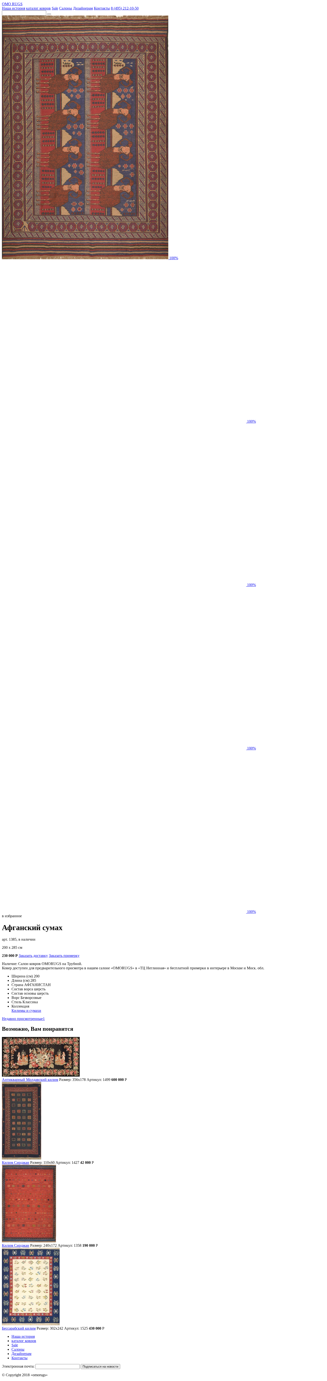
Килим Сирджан (15, 1162)
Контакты (102, 8)
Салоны (65, 8)
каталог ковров (38, 8)
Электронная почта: (18, 1366)
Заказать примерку (64, 956)
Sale (55, 8)
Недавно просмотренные (23, 1019)
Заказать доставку (33, 956)
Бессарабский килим (19, 1328)
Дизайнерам (83, 8)
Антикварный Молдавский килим (30, 1080)
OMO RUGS (12, 4)
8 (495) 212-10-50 (125, 8)
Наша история (13, 8)
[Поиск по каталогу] (49, 14)
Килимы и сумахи (26, 1011)
